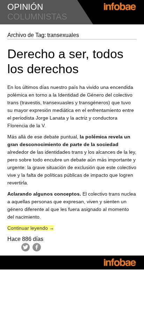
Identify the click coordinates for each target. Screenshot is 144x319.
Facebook (37, 247)
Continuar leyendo (30, 228)
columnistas (37, 16)
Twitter (25, 247)
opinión (25, 7)
